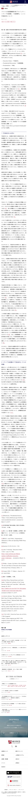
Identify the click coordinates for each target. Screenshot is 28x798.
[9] (4, 342)
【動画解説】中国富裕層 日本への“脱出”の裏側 (14, 669)
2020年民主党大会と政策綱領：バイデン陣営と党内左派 (14, 704)
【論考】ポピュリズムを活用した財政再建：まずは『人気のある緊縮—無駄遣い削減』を (14, 641)
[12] (2, 483)
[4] (6, 208)
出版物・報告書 (4, 759)
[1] (21, 53)
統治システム (13, 21)
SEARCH (3, 766)
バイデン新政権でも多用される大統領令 (14, 691)
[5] (15, 216)
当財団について (4, 751)
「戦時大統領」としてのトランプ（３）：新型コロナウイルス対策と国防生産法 (14, 710)
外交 (2, 21)
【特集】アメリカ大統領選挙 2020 (14, 685)
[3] (25, 105)
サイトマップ (21, 789)
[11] (11, 412)
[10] (23, 379)
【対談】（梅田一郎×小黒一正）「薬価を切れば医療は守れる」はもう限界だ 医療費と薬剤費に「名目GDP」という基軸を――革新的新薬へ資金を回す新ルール (14, 663)
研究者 (2, 755)
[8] (9, 334)
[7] (16, 310)
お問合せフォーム (14, 732)
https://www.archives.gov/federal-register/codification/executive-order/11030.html (10, 556)
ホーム (2, 5)
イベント (3, 762)
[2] (19, 88)
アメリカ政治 (7, 21)
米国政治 (7, 5)
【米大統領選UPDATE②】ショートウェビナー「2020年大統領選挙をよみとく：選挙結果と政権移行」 (14, 697)
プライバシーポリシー (13, 789)
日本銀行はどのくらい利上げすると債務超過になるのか (14, 656)
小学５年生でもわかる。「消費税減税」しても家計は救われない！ (14, 649)
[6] (6, 297)
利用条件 (6, 789)
